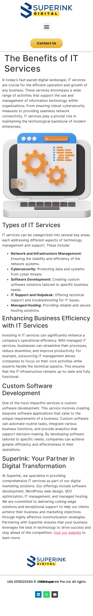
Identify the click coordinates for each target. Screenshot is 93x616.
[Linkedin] (38, 594)
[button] (46, 27)
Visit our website (67, 532)
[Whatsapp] (46, 594)
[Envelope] (54, 594)
